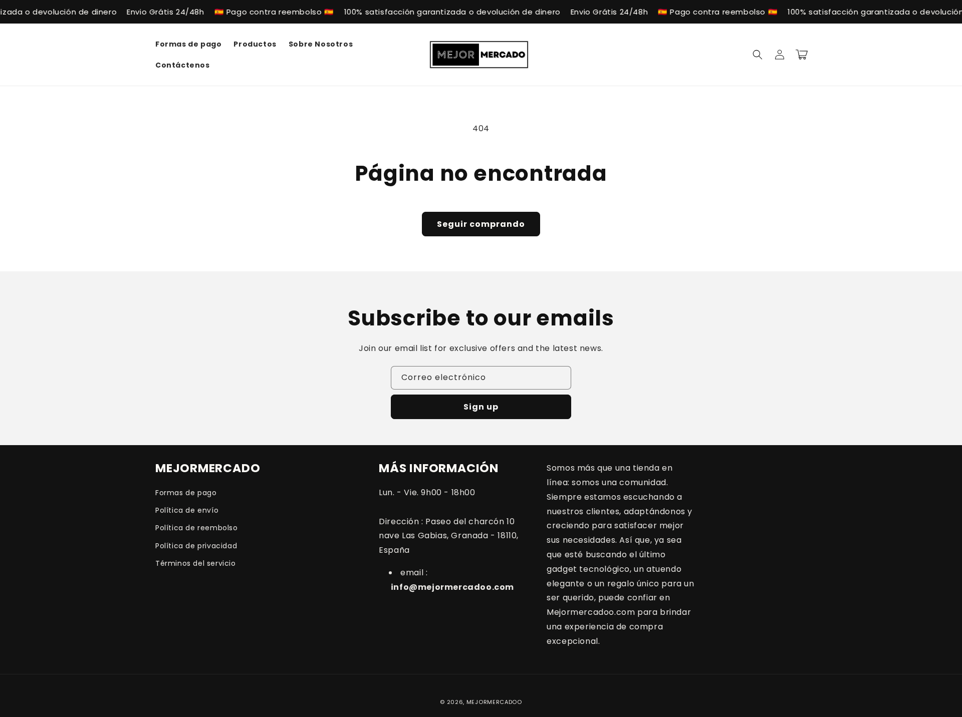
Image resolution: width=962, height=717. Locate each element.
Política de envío (186, 510)
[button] (758, 55)
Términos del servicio (195, 563)
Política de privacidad (196, 546)
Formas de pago (185, 493)
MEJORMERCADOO (494, 702)
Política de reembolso (196, 528)
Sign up (481, 407)
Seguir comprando (481, 224)
